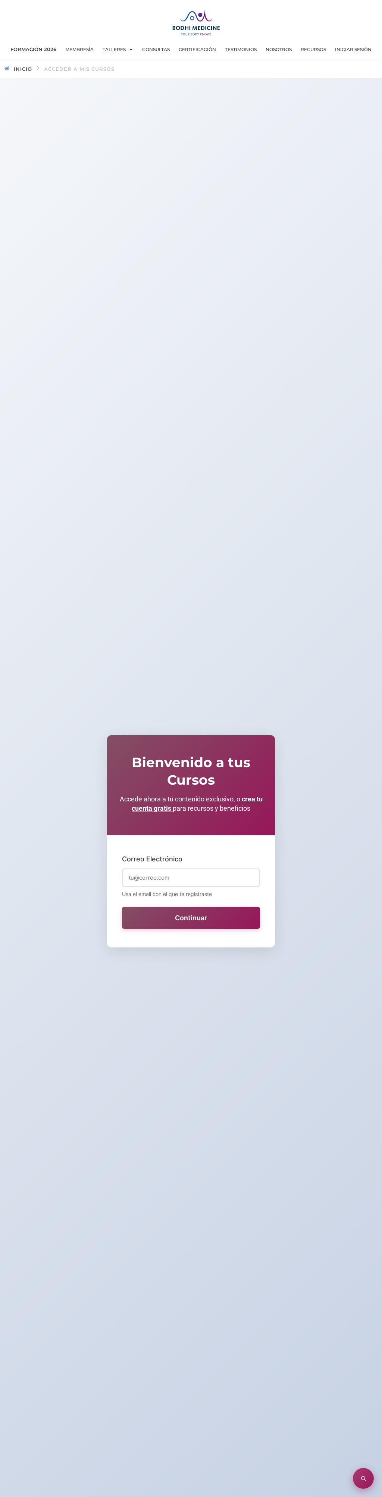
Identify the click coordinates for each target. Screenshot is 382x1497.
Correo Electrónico (152, 859)
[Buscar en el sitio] (363, 1478)
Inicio (23, 69)
